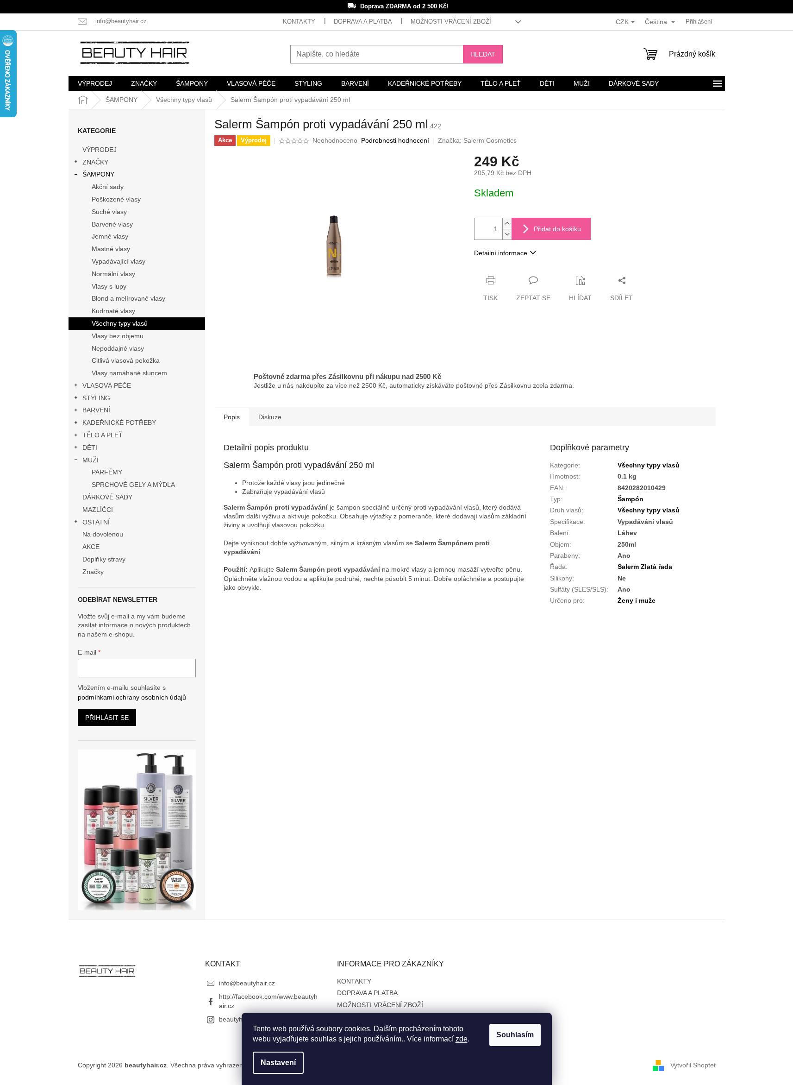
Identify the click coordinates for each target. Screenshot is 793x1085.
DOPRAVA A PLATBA (363, 21)
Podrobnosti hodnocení (395, 140)
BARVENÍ (96, 410)
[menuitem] (95, 83)
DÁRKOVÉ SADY (107, 497)
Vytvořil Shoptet (693, 1065)
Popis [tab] (232, 417)
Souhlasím (515, 1035)
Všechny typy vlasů (120, 323)
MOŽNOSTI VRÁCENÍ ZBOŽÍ (451, 21)
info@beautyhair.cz (247, 983)
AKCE (91, 546)
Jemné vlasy (110, 236)
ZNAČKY (95, 162)
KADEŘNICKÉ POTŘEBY (119, 422)
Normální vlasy (113, 274)
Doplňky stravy (103, 559)
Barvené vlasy (112, 224)
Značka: (477, 140)
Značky (93, 571)
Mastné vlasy (111, 248)
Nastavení (278, 1062)
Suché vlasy (109, 211)
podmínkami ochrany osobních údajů (132, 697)
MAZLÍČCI (97, 509)
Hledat (482, 54)
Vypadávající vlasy (118, 261)
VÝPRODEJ (99, 149)
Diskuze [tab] (269, 417)
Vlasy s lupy (109, 286)
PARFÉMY (107, 472)
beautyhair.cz (238, 1019)
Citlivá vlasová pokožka (126, 360)
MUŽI (90, 460)
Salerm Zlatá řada (645, 566)
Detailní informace (500, 253)
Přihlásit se (107, 717)
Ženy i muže (637, 600)
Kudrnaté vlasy (113, 311)
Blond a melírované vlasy (128, 298)
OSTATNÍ (96, 522)
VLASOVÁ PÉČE (106, 385)
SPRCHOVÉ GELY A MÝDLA (133, 484)
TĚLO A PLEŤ (102, 435)
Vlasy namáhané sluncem (129, 373)
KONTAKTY (299, 21)
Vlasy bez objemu (118, 336)
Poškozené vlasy (116, 199)
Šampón (630, 499)
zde (462, 1039)
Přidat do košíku (557, 229)
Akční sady (108, 186)
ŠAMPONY (98, 174)
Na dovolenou (102, 534)
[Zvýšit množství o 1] (507, 223)
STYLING (96, 398)
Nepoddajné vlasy (118, 348)
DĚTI (89, 447)
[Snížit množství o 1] (507, 234)
